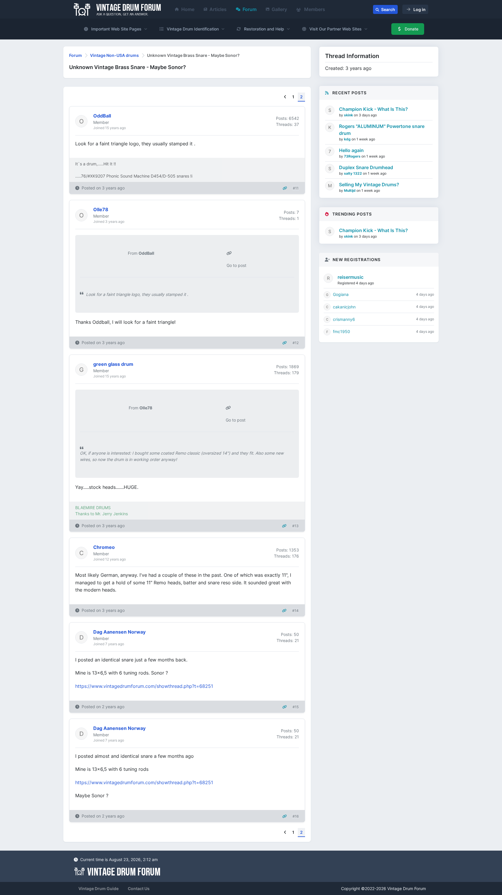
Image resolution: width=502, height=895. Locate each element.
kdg (348, 139)
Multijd (350, 190)
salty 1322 (353, 173)
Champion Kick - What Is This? (373, 109)
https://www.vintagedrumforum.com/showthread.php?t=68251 (144, 686)
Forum (250, 9)
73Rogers (352, 156)
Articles (218, 9)
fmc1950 (341, 331)
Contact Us (139, 888)
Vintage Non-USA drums (114, 55)
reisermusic (350, 277)
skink (349, 115)
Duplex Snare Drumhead (366, 167)
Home (187, 9)
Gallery (279, 9)
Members (314, 9)
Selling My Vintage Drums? (369, 184)
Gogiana (341, 294)
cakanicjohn (344, 306)
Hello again (351, 150)
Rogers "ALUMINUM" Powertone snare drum (381, 129)
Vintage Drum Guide (98, 888)
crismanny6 (344, 319)
